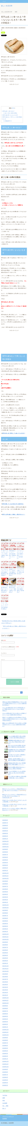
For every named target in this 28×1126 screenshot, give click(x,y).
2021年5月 (5, 984)
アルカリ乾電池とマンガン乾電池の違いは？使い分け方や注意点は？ (16, 773)
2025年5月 (5, 860)
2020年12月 (5, 997)
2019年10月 (5, 1035)
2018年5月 (5, 1080)
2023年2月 (5, 928)
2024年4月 (5, 894)
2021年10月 (5, 971)
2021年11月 (5, 968)
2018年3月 (5, 1085)
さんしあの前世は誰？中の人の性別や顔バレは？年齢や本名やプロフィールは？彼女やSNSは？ (13, 709)
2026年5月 (5, 828)
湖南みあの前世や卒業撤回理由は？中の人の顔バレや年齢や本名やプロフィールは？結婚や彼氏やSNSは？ (14, 703)
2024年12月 (5, 873)
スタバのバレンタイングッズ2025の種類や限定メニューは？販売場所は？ (20, 554)
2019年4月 (5, 1050)
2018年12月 (5, 1061)
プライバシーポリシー (8, 1116)
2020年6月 (5, 1013)
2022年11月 (5, 936)
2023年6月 (5, 918)
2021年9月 (5, 974)
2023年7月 (5, 915)
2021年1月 (5, 995)
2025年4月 (5, 862)
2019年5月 (5, 1048)
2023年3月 (5, 926)
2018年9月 (5, 1069)
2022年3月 (5, 958)
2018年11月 (5, 1064)
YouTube (5, 1095)
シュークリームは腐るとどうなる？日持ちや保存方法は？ (20, 571)
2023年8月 (5, 913)
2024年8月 (5, 883)
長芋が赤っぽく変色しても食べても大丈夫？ (13, 433)
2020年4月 (5, 1019)
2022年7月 (5, 947)
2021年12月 (5, 966)
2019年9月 (5, 1037)
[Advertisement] (14, 95)
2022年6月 (5, 950)
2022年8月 (5, 944)
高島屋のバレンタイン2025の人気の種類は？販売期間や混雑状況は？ (12, 572)
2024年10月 (5, 878)
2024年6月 (5, 889)
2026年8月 (5, 820)
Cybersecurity (5, 797)
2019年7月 (5, 1043)
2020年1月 (5, 1027)
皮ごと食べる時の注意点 (10, 113)
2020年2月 (5, 1024)
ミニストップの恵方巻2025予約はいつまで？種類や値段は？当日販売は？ (4, 589)
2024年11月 (5, 875)
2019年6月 (5, 1045)
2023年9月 (5, 910)
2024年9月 (5, 881)
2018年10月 (5, 1066)
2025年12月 (5, 841)
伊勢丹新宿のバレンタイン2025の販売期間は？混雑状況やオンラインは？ (12, 554)
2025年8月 (5, 852)
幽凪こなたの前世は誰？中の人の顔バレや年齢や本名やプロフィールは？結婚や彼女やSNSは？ (14, 725)
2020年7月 (5, 1011)
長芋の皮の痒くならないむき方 (10, 115)
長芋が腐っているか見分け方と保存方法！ (13, 504)
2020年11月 (5, 1000)
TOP (8, 11)
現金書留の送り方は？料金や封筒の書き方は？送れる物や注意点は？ (16, 751)
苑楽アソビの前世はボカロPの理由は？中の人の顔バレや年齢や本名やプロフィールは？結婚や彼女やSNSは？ (14, 719)
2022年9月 (5, 942)
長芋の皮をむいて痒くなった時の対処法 (12, 117)
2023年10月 (5, 907)
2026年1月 (5, 838)
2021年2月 (5, 992)
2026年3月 (5, 833)
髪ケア (4, 1108)
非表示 (13, 108)
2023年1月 (5, 931)
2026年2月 (5, 836)
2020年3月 (5, 1021)
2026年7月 (5, 822)
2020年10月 (5, 1003)
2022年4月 (5, 955)
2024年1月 (5, 902)
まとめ (4, 119)
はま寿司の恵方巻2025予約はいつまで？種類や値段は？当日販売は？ (12, 589)
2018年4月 (5, 1082)
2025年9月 (5, 849)
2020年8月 (5, 1008)
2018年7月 (5, 1074)
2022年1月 (5, 963)
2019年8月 (5, 1040)
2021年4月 (5, 987)
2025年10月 (5, 846)
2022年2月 (5, 960)
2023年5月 (5, 921)
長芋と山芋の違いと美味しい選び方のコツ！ (13, 514)
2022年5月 (5, 952)
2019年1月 (5, 1058)
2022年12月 (5, 934)
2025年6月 (5, 857)
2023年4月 (5, 923)
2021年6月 (5, 982)
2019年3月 (5, 1053)
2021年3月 (5, 989)
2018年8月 (5, 1072)
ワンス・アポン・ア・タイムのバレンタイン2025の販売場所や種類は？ (4, 605)
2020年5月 (5, 1016)
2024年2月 (5, 899)
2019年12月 (5, 1029)
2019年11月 (5, 1032)
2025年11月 (5, 844)
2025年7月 (5, 854)
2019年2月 (5, 1056)
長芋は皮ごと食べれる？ (8, 111)
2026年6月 (5, 825)
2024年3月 (5, 897)
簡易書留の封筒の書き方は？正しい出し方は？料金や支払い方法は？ (16, 742)
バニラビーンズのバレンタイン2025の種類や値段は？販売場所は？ (20, 589)
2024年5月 (5, 891)
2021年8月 (5, 976)
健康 (3, 32)
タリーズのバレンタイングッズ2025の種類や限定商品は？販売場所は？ (4, 572)
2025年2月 (5, 867)
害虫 (4, 1100)
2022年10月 (5, 939)
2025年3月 (5, 865)
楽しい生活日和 (6, 6)
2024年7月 (5, 886)
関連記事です (8, 121)
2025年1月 (5, 870)
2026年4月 (5, 830)
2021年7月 (5, 979)
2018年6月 (5, 1077)
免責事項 (4, 1118)
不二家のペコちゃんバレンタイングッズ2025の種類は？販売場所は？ (4, 553)
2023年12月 (5, 905)
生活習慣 (5, 1103)
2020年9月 (5, 1005)
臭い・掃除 (5, 1105)
